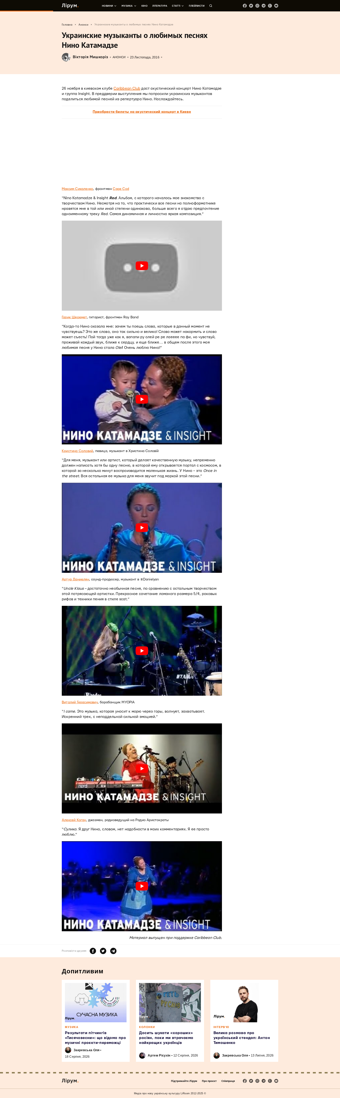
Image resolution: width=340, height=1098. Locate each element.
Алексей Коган (74, 820)
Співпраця (228, 1081)
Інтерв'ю (221, 1027)
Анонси (119, 57)
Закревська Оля (86, 1050)
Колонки (147, 1027)
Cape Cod (121, 189)
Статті (176, 6)
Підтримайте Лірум (184, 1081)
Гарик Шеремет (74, 317)
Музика (127, 6)
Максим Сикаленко (77, 189)
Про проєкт (209, 1081)
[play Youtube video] (142, 266)
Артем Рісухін (159, 1055)
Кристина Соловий (77, 451)
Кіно (144, 6)
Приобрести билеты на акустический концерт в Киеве (142, 111)
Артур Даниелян (75, 579)
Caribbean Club (127, 88)
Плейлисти (196, 6)
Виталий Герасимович (80, 702)
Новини (107, 6)
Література (159, 6)
